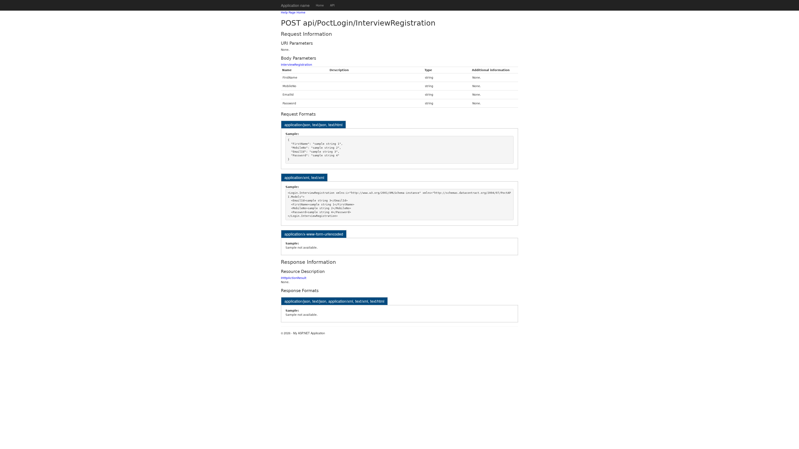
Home (320, 5)
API (332, 5)
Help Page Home (293, 12)
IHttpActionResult (293, 278)
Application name (295, 5)
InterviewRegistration (296, 64)
